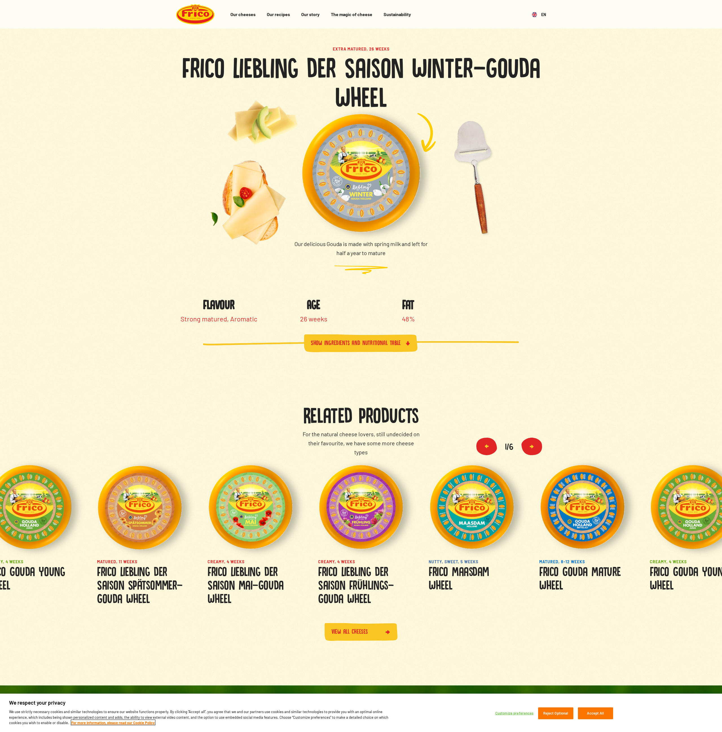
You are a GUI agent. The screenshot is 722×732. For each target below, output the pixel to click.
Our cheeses (243, 14)
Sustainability (397, 14)
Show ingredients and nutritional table (356, 342)
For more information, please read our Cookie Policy (113, 722)
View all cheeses (349, 630)
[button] (487, 446)
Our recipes (278, 14)
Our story (310, 14)
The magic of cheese (351, 14)
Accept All (595, 713)
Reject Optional (555, 713)
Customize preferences (514, 713)
